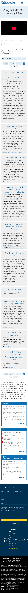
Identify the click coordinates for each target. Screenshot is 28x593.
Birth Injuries (9, 346)
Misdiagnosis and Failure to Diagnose (14, 152)
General (8, 283)
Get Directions (13, 548)
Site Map (4, 591)
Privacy (19, 523)
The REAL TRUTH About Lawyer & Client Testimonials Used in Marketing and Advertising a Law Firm (14, 473)
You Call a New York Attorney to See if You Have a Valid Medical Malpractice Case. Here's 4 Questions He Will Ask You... (14, 434)
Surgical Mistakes (10, 218)
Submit (14, 520)
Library (6, 403)
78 (14, 66)
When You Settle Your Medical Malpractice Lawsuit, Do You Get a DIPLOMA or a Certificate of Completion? (14, 463)
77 (11, 66)
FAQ (4, 429)
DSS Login (9, 591)
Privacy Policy (14, 583)
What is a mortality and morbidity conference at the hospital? (13, 438)
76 (24, 63)
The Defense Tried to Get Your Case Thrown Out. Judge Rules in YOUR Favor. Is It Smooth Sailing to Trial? (14, 408)
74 (17, 63)
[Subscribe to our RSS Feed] (13, 458)
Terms (22, 523)
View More (20, 423)
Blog (4, 456)
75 (20, 63)
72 (10, 63)
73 (13, 63)
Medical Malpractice (11, 120)
